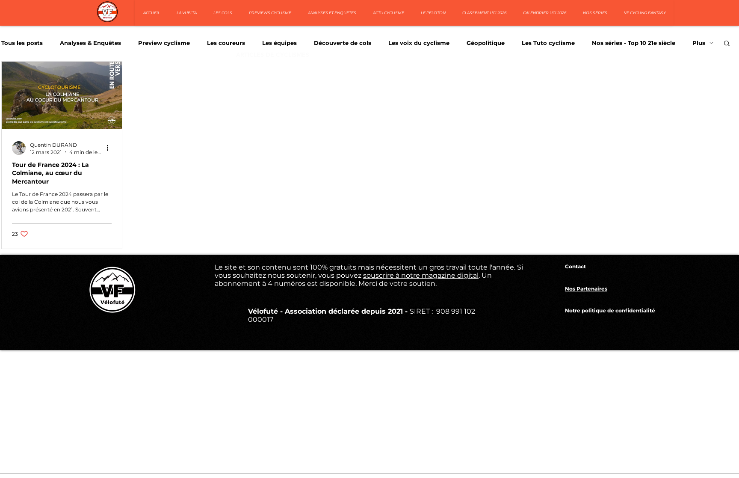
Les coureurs (226, 42)
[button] (727, 43)
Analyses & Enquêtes (90, 42)
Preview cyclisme (164, 42)
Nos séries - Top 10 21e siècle (633, 42)
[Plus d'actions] (110, 148)
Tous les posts (22, 42)
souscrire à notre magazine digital (421, 275)
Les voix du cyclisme (418, 42)
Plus (698, 42)
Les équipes (279, 42)
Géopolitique (486, 42)
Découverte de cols (342, 42)
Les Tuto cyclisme (548, 42)
